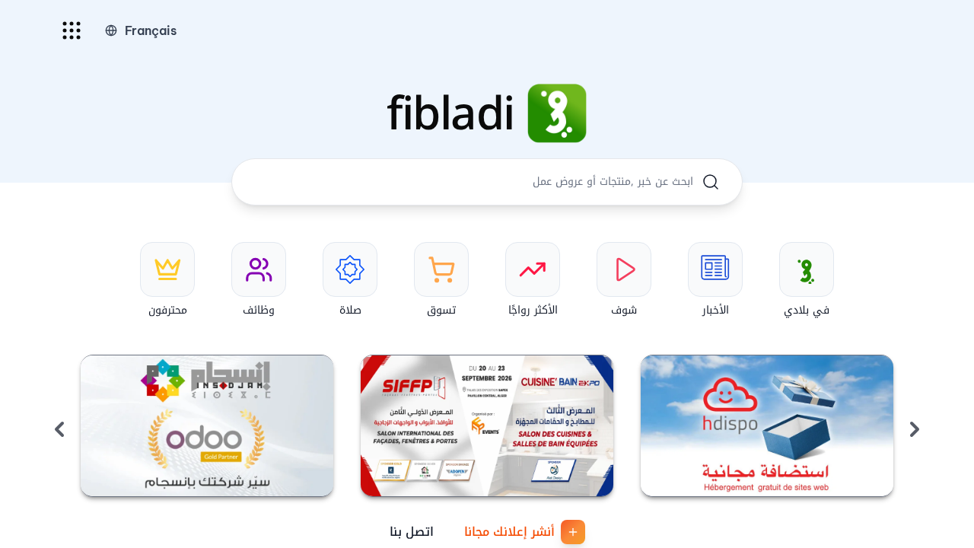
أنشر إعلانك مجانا (509, 531)
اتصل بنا (412, 531)
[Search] (710, 182)
